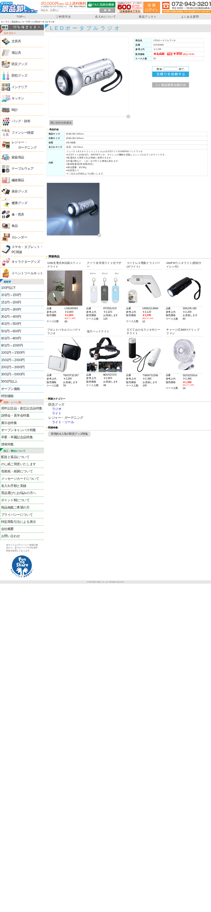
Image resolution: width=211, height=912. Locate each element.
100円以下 (8, 288)
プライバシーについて (17, 515)
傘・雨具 (18, 214)
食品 (15, 226)
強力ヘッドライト (98, 331)
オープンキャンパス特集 (18, 430)
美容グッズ (19, 191)
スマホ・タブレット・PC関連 (27, 249)
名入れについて (105, 16)
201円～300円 (11, 309)
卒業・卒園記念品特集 (17, 437)
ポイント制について (15, 500)
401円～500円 (11, 324)
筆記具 (16, 53)
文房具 (16, 41)
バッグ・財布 (21, 121)
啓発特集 (7, 444)
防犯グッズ (19, 75)
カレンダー (19, 237)
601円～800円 (11, 338)
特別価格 (7, 396)
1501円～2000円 (13, 360)
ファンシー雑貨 (23, 133)
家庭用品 (18, 157)
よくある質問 (190, 16)
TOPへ (21, 16)
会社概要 (7, 529)
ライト (57, 413)
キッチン (18, 98)
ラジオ (57, 409)
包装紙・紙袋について (17, 471)
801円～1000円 (12, 345)
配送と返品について (15, 457)
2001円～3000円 (13, 367)
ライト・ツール (63, 422)
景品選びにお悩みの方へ (18, 493)
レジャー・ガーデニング (65, 418)
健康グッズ (19, 203)
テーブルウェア (23, 169)
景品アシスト (148, 16)
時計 (15, 110)
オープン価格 (10, 389)
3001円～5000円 (13, 374)
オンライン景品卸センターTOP (15, 22)
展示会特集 (9, 423)
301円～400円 (11, 317)
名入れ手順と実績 (13, 486)
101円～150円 (11, 295)
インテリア (19, 87)
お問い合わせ (10, 536)
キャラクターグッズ (26, 262)
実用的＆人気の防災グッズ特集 (69, 433)
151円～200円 (11, 302)
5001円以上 (9, 381)
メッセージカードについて (20, 478)
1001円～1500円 (13, 353)
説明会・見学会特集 (15, 415)
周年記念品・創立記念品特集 (21, 408)
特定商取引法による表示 (18, 522)
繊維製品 (18, 180)
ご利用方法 (63, 16)
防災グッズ (19, 64)
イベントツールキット (27, 273)
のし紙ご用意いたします (18, 464)
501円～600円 (11, 331)
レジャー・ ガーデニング (24, 145)
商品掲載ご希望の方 (15, 507)
